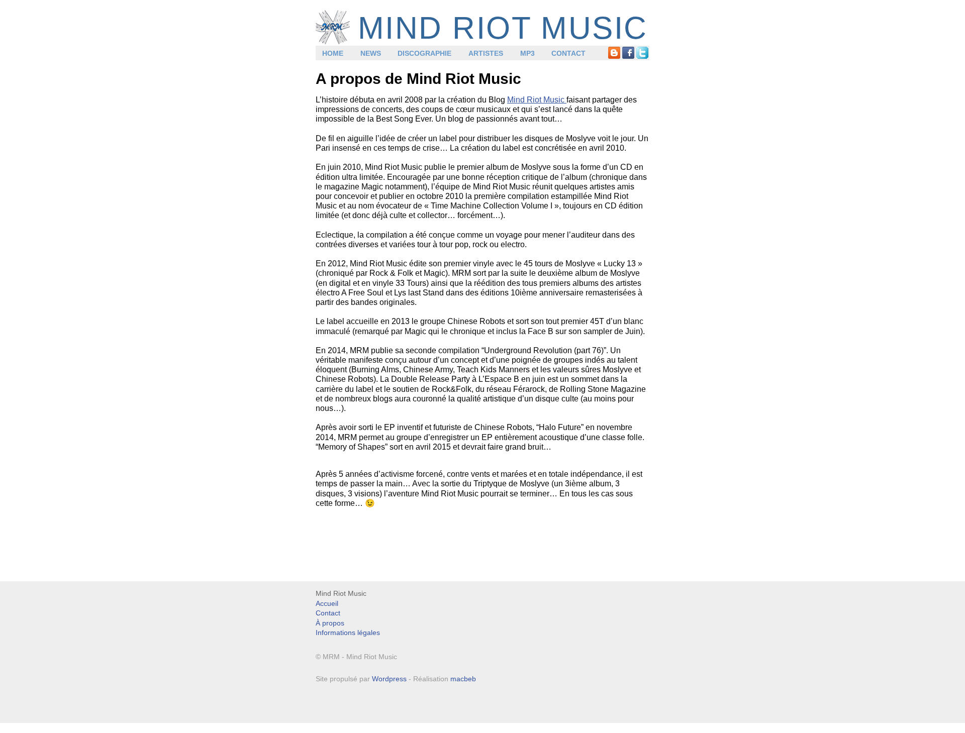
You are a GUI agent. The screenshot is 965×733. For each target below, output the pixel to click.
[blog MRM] (614, 53)
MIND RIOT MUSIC (503, 28)
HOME (332, 53)
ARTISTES (485, 53)
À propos (330, 623)
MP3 (527, 53)
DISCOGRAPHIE (424, 53)
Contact (328, 613)
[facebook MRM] (628, 53)
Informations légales (348, 633)
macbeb (463, 679)
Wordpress (389, 679)
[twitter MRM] (642, 53)
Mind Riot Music (536, 99)
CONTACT (568, 53)
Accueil (327, 603)
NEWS (370, 53)
